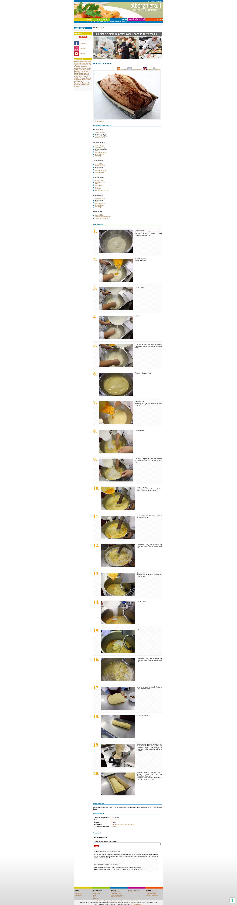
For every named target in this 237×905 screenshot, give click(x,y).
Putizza (82, 78)
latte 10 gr (98, 156)
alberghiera (100, 121)
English (149, 69)
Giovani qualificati (152, 895)
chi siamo (151, 1)
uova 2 (97, 187)
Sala (94, 895)
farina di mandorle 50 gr (103, 216)
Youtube (82, 53)
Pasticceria (96, 893)
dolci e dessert (117, 820)
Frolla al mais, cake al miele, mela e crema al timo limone (81, 74)
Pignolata (77, 71)
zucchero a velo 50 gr (102, 218)
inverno (132, 824)
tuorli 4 (97, 169)
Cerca (90, 21)
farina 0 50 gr (99, 146)
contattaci (159, 1)
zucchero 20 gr (100, 137)
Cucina (95, 892)
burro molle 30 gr (100, 152)
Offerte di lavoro (151, 893)
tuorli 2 (97, 151)
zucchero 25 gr (100, 147)
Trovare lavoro (151, 892)
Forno (114, 826)
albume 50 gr (99, 215)
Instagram (83, 48)
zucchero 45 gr (100, 198)
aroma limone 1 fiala (101, 190)
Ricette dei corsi (121, 21)
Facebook (83, 43)
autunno (126, 824)
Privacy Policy (137, 904)
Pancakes (77, 83)
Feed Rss (123, 69)
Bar (94, 897)
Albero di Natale (85, 70)
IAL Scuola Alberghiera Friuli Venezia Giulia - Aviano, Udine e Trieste (118, 901)
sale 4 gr (98, 188)
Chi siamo (78, 892)
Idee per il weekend (109, 21)
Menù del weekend (117, 895)
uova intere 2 (99, 154)
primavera (115, 824)
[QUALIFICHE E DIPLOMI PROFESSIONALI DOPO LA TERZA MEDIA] (127, 58)
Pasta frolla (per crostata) (82, 80)
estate (122, 824)
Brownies (85, 71)
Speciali (95, 898)
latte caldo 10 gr (100, 172)
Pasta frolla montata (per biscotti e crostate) (82, 84)
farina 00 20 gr (100, 132)
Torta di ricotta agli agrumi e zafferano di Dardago (82, 64)
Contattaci (78, 895)
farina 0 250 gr (100, 205)
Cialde (76, 78)
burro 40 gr (98, 185)
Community (78, 893)
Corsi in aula (132, 892)
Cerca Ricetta (115, 892)
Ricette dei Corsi (116, 897)
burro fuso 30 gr (100, 203)
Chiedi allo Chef (97, 21)
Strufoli (85, 76)
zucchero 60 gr (100, 182)
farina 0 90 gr (99, 164)
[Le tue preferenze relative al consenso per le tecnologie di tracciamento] (232, 900)
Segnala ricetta (137, 69)
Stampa (159, 69)
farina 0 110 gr (99, 180)
